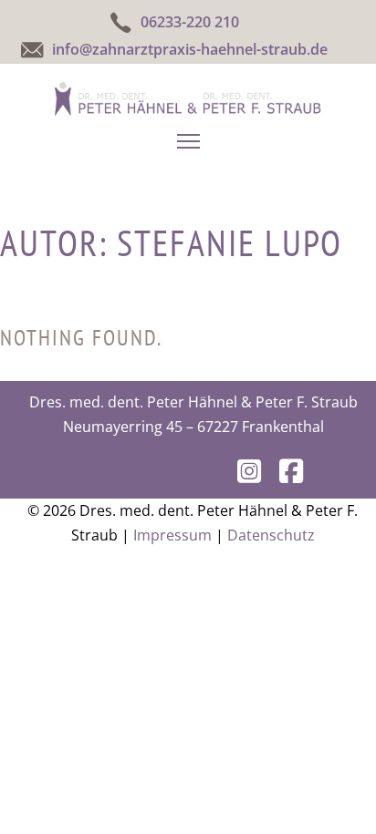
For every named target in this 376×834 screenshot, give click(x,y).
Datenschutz (271, 535)
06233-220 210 (190, 22)
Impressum (172, 535)
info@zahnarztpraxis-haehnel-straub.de (190, 49)
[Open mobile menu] (188, 141)
